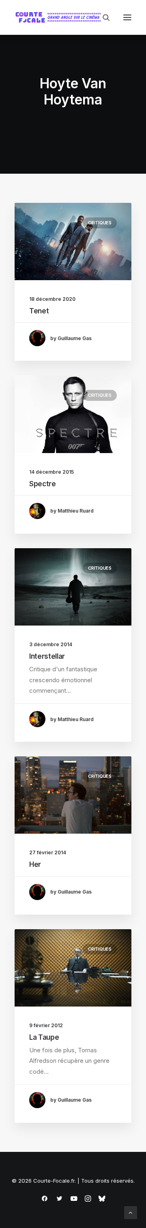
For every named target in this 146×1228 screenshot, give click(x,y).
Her (35, 864)
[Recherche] (102, 17)
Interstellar (47, 656)
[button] (127, 17)
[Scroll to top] (130, 1212)
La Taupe (44, 1037)
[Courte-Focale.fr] (60, 17)
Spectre (42, 484)
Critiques (100, 223)
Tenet (39, 311)
